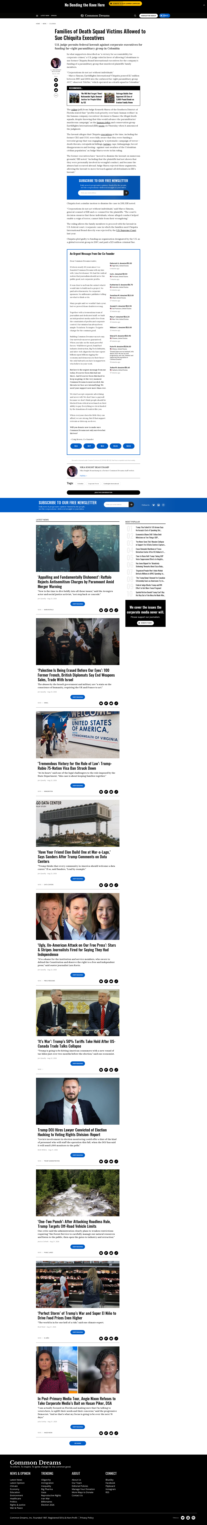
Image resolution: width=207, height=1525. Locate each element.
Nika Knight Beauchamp (57, 70)
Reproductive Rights (51, 1495)
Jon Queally (42, 599)
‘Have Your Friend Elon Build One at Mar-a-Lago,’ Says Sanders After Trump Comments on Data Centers (74, 856)
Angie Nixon (48, 1432)
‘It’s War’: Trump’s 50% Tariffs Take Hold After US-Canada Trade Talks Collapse (76, 1043)
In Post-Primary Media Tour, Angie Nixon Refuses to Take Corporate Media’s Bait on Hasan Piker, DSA (77, 1401)
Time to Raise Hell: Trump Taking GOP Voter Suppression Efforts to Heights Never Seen (149, 558)
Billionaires (46, 1501)
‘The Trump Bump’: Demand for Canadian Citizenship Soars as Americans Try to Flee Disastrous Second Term (150, 579)
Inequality (46, 1486)
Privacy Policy (87, 1517)
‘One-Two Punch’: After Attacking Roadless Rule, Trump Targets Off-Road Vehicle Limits (74, 1223)
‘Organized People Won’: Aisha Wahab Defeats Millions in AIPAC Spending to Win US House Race (149, 572)
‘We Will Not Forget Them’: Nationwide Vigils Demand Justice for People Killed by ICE (91, 98)
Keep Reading (78, 604)
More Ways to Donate (82, 1492)
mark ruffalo (48, 609)
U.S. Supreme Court (126, 230)
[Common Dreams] (95, 15)
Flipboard (110, 1486)
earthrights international (111, 483)
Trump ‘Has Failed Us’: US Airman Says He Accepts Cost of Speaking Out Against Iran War (149, 529)
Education (15, 1492)
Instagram (111, 1489)
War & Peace (16, 1507)
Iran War (45, 1498)
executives (106, 134)
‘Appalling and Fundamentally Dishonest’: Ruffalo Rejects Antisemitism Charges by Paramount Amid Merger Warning (76, 581)
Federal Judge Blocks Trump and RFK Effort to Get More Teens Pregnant (149, 586)
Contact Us (77, 1495)
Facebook (110, 1482)
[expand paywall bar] (204, 5)
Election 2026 (47, 1504)
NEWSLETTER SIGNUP (148, 15)
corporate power (93, 483)
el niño (46, 1338)
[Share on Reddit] (56, 90)
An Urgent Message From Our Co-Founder (92, 253)
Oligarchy (46, 1479)
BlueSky (109, 1479)
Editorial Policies (80, 1486)
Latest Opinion (17, 1482)
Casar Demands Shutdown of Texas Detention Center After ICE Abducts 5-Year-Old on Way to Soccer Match (150, 550)
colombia (52, 24)
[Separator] (56, 95)
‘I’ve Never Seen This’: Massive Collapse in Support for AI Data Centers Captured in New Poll (150, 543)
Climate (14, 1486)
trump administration (52, 1161)
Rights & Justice (17, 1504)
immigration (48, 791)
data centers (48, 884)
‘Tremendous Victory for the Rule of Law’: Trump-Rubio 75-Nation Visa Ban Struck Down (75, 765)
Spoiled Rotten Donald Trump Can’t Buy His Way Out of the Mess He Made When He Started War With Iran (150, 594)
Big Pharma (47, 1489)
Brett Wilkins (42, 1150)
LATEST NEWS (45, 15)
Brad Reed (41, 1327)
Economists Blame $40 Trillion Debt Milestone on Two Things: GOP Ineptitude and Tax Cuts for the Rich (149, 536)
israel (46, 703)
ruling (74, 109)
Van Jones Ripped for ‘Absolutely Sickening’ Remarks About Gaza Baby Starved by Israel (149, 565)
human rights (103, 122)
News (44, 24)
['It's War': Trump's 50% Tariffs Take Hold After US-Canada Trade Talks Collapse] (77, 1012)
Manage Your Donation (83, 1489)
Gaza (43, 1492)
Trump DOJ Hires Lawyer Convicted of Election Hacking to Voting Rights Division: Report (72, 1132)
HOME (38, 24)
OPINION (53, 15)
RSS (107, 1492)
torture (107, 144)
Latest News (16, 1479)
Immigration (47, 1482)
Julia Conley (42, 1422)
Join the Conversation (103, 492)
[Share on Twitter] (56, 80)
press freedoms (49, 981)
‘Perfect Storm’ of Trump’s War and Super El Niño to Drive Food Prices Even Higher (77, 1315)
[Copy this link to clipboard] (116, 610)
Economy (14, 1489)
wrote (102, 125)
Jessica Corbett (43, 1242)
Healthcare (15, 1498)
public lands (48, 1252)
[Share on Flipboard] (56, 85)
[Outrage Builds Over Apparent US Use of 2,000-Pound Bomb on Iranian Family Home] (109, 97)
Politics (13, 1501)
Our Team (77, 1482)
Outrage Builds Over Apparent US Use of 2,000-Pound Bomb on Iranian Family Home (125, 98)
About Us (76, 1479)
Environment (16, 1495)
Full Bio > (83, 476)
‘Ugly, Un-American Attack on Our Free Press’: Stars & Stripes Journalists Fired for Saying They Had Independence (77, 949)
